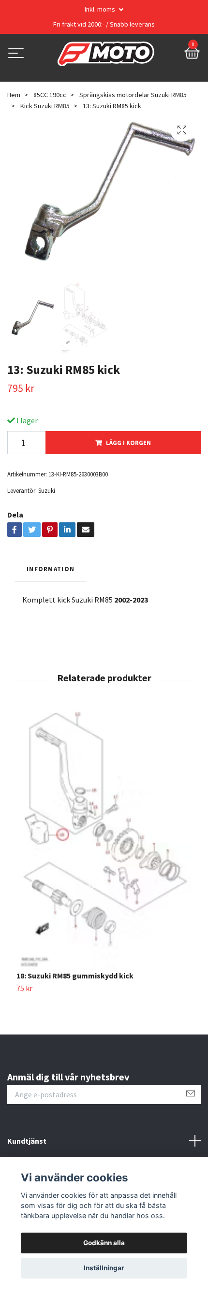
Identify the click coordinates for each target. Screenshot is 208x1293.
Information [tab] (50, 569)
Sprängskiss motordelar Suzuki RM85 (133, 94)
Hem (13, 94)
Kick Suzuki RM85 (45, 105)
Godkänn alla (104, 1243)
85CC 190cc (49, 94)
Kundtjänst (26, 1141)
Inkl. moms (101, 9)
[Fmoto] (106, 54)
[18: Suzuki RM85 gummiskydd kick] (104, 840)
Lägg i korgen (128, 442)
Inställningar (104, 1268)
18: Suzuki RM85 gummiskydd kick (75, 975)
